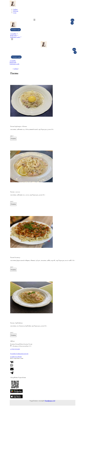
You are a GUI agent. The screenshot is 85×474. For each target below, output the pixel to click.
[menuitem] (24, 9)
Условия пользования (16, 357)
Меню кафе (13, 35)
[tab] (42, 60)
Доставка (13, 34)
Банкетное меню (15, 37)
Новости (15, 11)
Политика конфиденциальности (19, 354)
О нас (14, 13)
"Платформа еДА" (49, 401)
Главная (15, 9)
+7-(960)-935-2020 (15, 349)
